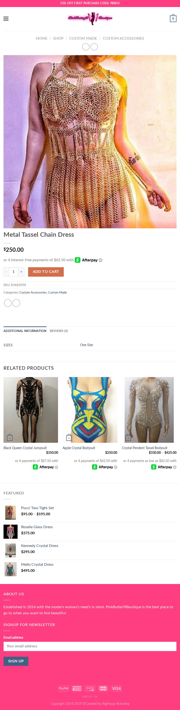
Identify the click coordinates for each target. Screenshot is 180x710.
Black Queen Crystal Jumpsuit (25, 448)
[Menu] (6, 18)
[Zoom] (9, 222)
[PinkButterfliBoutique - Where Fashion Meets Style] (90, 18)
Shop (58, 38)
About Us (90, 696)
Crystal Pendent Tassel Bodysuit (144, 448)
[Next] (176, 430)
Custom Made (83, 38)
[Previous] (3, 430)
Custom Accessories (123, 38)
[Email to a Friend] (16, 303)
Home (41, 38)
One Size (86, 345)
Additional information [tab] (25, 331)
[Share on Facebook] (8, 303)
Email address (13, 637)
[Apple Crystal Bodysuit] (90, 410)
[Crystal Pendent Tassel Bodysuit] (149, 410)
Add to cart (46, 272)
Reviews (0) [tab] (59, 331)
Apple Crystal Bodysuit (79, 448)
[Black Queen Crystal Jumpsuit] (31, 410)
